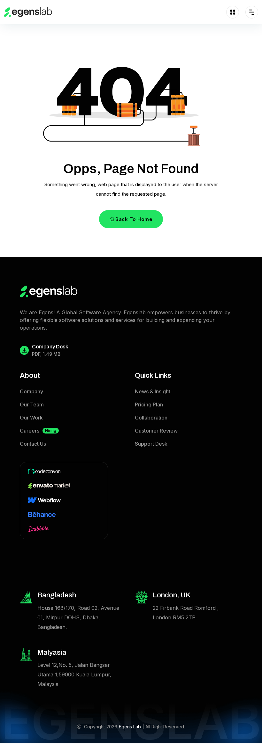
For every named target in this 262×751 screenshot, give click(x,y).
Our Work (31, 417)
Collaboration (151, 417)
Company (31, 391)
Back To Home (133, 219)
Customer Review (156, 430)
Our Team (32, 404)
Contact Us (33, 443)
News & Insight (152, 391)
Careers (38, 431)
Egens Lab (130, 726)
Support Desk (151, 443)
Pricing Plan (149, 404)
